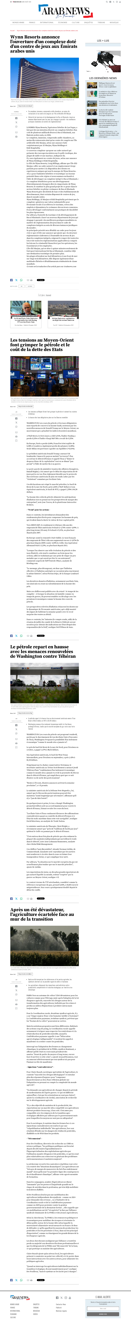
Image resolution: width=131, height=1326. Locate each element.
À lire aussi (44, 295)
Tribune (101, 22)
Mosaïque (114, 22)
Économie (62, 22)
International (47, 22)
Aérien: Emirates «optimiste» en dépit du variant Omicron (63, 319)
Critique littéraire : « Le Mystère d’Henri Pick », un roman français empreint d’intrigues (109, 134)
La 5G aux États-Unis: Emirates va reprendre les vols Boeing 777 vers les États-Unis (26, 320)
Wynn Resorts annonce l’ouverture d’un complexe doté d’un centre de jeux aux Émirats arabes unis (47, 30)
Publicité (59, 1307)
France (32, 22)
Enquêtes (88, 22)
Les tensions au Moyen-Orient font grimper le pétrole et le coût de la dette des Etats (42, 345)
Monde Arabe (18, 22)
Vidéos (35, 1314)
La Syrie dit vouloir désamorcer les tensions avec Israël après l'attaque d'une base (108, 112)
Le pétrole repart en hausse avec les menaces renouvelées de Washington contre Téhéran (43, 651)
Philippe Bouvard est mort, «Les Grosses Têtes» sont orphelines (107, 85)
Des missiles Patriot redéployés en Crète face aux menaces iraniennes (108, 103)
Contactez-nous (61, 1304)
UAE (21, 286)
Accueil (12, 30)
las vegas (30, 286)
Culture (75, 22)
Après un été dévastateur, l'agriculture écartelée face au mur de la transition (42, 914)
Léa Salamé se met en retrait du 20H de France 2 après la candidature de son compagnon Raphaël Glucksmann (109, 123)
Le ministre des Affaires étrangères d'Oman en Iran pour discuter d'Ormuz (108, 94)
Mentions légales (61, 1311)
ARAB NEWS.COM (17, 2)
